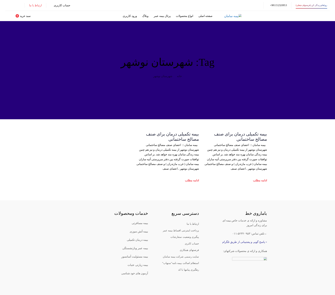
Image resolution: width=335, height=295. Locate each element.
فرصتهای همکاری (189, 250)
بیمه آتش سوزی (139, 231)
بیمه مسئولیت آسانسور (134, 256)
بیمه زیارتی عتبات (138, 264)
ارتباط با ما (193, 223)
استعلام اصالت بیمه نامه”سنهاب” (180, 263)
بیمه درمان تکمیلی (137, 239)
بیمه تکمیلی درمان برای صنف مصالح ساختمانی (240, 137)
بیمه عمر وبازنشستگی (135, 248)
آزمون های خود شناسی (134, 273)
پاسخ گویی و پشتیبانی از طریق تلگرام (243, 241)
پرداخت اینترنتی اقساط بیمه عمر (181, 230)
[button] (60, 5)
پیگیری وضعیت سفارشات (184, 237)
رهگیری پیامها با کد (188, 269)
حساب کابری (192, 243)
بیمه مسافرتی (140, 223)
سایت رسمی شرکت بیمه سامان (181, 256)
